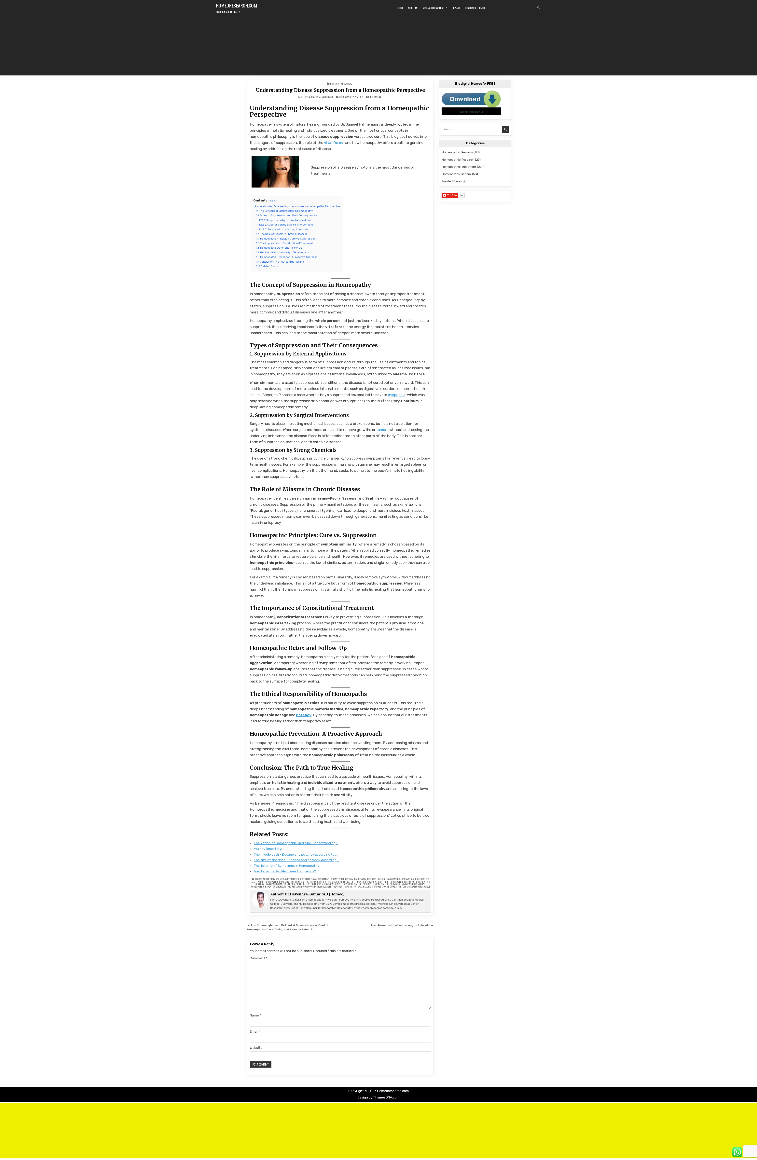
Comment (259, 958)
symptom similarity (406, 886)
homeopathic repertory (263, 886)
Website (256, 1048)
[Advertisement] (378, 43)
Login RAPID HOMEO (475, 8)
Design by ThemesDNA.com (378, 1097)
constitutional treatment (314, 879)
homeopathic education (353, 881)
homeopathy (309, 886)
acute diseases (271, 879)
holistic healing (376, 879)
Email (255, 1031)
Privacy (456, 8)
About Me (413, 8)
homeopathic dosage (328, 881)
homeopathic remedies (413, 884)
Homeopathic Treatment (459, 167)
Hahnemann (360, 879)
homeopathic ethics (378, 881)
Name (255, 1015)
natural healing (362, 886)
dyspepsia (396, 395)
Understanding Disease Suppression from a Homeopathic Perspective (340, 90)
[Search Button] (538, 7)
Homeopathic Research (458, 159)
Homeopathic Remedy (457, 152)
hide (272, 201)
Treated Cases (452, 181)
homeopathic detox (305, 881)
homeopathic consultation (279, 881)
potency (303, 715)
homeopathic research (289, 886)
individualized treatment (330, 886)
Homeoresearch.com (236, 5)
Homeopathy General (341, 83)
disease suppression (342, 879)
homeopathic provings (387, 884)
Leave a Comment (372, 97)
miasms (348, 886)
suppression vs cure (383, 886)
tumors (382, 430)
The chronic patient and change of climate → (402, 925)
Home (400, 8)
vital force (333, 143)
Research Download (433, 8)
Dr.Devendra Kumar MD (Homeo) (317, 97)
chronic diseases (289, 879)
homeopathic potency (335, 884)
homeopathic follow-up (402, 881)
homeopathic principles (361, 884)
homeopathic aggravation (400, 879)
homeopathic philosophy (309, 884)
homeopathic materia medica (280, 884)
